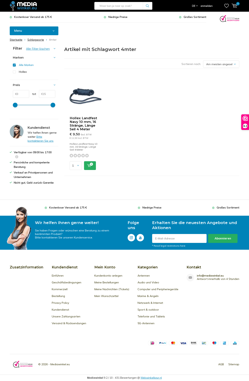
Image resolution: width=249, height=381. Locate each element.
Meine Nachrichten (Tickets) (111, 289)
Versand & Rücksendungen (69, 323)
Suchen (147, 6)
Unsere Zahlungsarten (66, 316)
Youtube (140, 237)
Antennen (144, 275)
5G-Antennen (146, 323)
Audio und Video (148, 282)
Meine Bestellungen (106, 282)
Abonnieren (223, 238)
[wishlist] (226, 6)
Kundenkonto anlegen (108, 275)
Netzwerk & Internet (150, 303)
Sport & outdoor (148, 309)
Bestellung (58, 296)
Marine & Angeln (148, 296)
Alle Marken (26, 65)
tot (32, 94)
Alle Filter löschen (38, 49)
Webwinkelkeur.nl (151, 377)
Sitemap (233, 364)
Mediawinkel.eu (60, 364)
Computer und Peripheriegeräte (158, 289)
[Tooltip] (16, 157)
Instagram (131, 237)
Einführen (58, 275)
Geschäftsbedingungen (66, 282)
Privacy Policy (60, 303)
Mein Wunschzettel (106, 296)
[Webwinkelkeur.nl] (229, 18)
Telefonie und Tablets (151, 316)
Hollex (23, 72)
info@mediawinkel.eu (210, 275)
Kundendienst (60, 309)
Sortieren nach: (191, 64)
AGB (221, 364)
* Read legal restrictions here (168, 245)
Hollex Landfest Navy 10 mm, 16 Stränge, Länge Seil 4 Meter (83, 123)
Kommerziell (60, 289)
